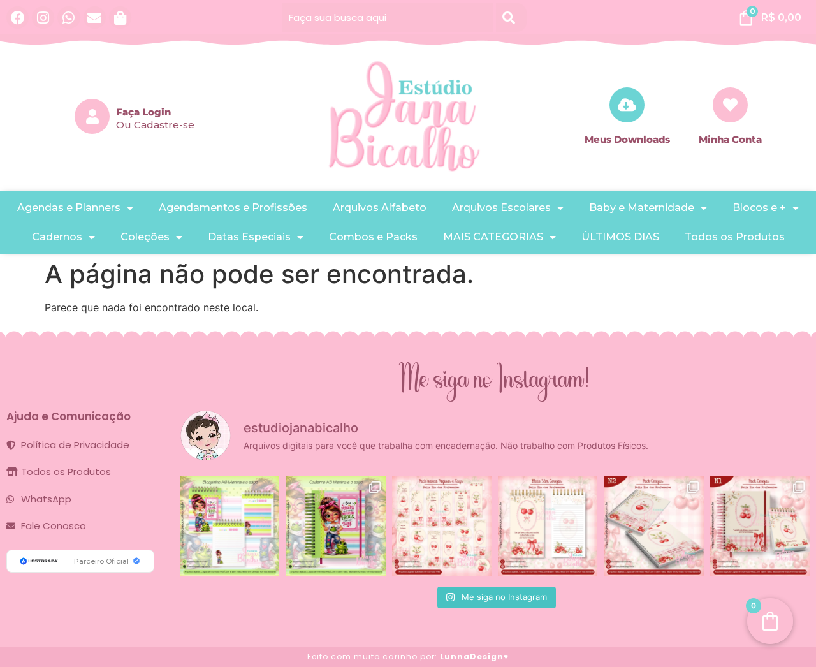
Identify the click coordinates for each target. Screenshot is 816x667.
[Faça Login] (92, 116)
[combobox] (387, 17)
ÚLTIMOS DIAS (620, 237)
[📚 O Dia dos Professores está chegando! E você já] (760, 526)
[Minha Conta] (730, 104)
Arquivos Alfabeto (379, 208)
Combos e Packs (373, 237)
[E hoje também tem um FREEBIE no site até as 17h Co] (442, 526)
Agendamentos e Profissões (233, 208)
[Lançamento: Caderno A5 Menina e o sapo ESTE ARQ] (335, 526)
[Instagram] (43, 17)
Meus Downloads (627, 139)
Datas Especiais (249, 237)
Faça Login (143, 112)
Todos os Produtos (735, 237)
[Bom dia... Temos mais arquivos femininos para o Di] (653, 526)
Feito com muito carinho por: (408, 656)
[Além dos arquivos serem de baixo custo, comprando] (229, 526)
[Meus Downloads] (627, 104)
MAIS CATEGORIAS (493, 237)
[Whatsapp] (68, 17)
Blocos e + (759, 208)
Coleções (145, 237)
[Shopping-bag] (120, 17)
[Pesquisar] (511, 17)
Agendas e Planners (68, 208)
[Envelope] (95, 17)
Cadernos (57, 237)
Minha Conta (730, 139)
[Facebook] (17, 17)
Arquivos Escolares (501, 208)
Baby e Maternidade (641, 208)
